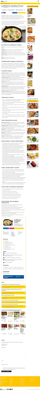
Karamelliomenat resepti (30, 78)
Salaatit (11, 379)
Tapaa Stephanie (22, 378)
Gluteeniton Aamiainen (11, 9)
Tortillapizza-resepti (29, 34)
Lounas (11, 378)
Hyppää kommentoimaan (21, 12)
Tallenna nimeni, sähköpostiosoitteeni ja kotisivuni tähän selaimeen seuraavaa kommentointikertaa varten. (14, 369)
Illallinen (1, 384)
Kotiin (2, 3)
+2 (24, 9)
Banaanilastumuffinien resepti (30, 96)
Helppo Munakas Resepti (19, 9)
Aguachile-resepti (29, 87)
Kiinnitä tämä (12, 228)
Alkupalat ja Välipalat (3, 378)
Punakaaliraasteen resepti (30, 61)
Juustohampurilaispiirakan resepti (31, 25)
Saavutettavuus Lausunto (33, 379)
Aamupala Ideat (4, 9)
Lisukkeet (11, 381)
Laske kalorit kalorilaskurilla (33, 98)
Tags (10, 384)
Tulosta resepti (15, 12)
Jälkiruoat (1, 382)
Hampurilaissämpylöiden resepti (31, 43)
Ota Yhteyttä (31, 378)
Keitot (11, 382)
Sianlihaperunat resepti (29, 52)
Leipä (1, 379)
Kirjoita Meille (22, 379)
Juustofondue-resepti (29, 70)
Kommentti (3, 347)
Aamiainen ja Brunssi (7, 3)
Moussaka (3, 132)
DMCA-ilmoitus (22, 382)
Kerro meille (18, 276)
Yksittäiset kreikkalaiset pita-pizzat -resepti (29, 16)
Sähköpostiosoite (4, 364)
